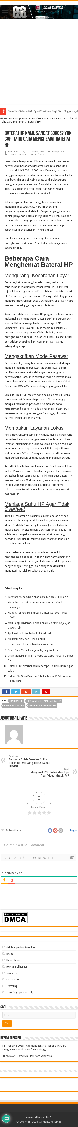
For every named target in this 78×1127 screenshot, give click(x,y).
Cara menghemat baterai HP (44, 701)
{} (49, 857)
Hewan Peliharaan (17, 966)
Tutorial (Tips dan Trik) (19, 992)
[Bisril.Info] (39, 11)
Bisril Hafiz (13, 151)
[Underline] (14, 857)
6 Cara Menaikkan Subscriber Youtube (30, 644)
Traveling (11, 986)
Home (7, 118)
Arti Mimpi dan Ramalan (20, 947)
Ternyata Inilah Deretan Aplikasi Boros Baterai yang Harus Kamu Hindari (29, 761)
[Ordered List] (24, 857)
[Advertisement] (39, 65)
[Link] (44, 857)
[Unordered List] (29, 857)
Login (73, 830)
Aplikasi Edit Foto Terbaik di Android (29, 633)
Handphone (20, 118)
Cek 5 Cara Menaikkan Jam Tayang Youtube (33, 650)
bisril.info (10, 161)
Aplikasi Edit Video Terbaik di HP (27, 638)
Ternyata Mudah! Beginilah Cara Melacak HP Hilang (38, 596)
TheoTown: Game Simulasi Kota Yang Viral (27, 1055)
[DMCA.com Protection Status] (15, 917)
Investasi (11, 973)
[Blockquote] (34, 857)
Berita (10, 953)
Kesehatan (12, 979)
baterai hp (16, 701)
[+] (54, 857)
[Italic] (9, 857)
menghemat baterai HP (34, 193)
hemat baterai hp (14, 705)
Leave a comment (18, 154)
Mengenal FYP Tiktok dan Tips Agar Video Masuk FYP (49, 772)
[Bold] (4, 857)
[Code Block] (39, 857)
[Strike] (19, 857)
